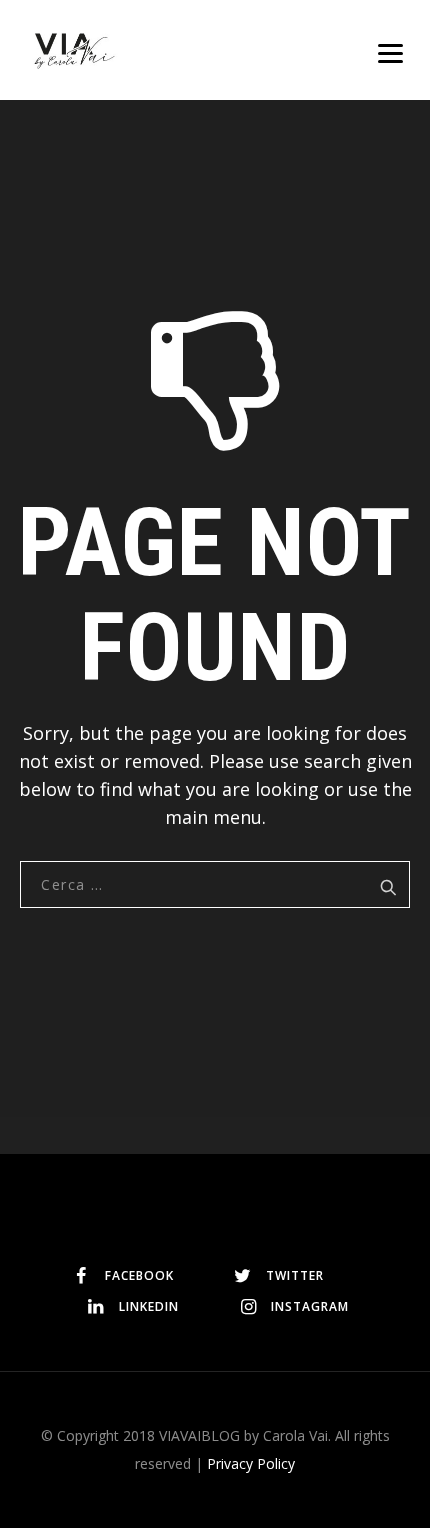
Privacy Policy (251, 1463)
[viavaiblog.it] (74, 50)
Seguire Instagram (227, 1198)
